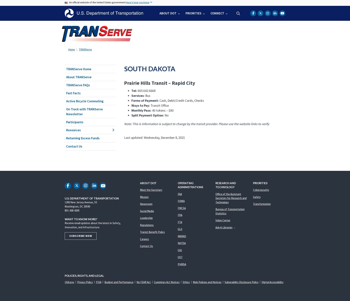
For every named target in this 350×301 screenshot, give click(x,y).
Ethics (186, 282)
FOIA (98, 282)
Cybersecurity (261, 190)
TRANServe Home (78, 69)
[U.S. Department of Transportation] (104, 13)
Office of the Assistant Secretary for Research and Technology (231, 198)
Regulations (147, 225)
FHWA (181, 201)
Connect (217, 13)
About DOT (168, 13)
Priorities (193, 13)
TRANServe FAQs (78, 85)
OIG (180, 250)
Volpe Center (222, 220)
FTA (180, 222)
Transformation (262, 204)
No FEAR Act (144, 282)
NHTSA (182, 243)
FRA (180, 215)
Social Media (147, 211)
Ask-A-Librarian (223, 227)
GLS (180, 229)
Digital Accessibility (272, 282)
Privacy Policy (85, 282)
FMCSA (182, 208)
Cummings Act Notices (167, 282)
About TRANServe (79, 77)
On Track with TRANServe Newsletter (84, 111)
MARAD (182, 236)
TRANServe (85, 49)
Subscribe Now (80, 236)
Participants (74, 122)
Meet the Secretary (151, 190)
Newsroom (146, 204)
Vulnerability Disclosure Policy (241, 282)
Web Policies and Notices (207, 282)
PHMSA (182, 264)
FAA (180, 194)
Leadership (146, 218)
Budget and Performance (118, 282)
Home (71, 49)
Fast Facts (73, 93)
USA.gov (69, 282)
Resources (73, 130)
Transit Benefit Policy (152, 232)
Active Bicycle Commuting (85, 101)
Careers (144, 239)
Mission (144, 197)
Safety (257, 197)
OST (180, 257)
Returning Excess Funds (83, 138)
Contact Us (74, 146)
